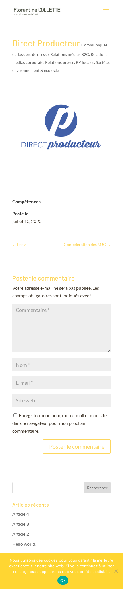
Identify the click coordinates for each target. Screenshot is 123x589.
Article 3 (20, 524)
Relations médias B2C (69, 54)
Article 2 (20, 534)
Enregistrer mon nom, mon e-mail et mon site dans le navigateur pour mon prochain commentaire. (59, 423)
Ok (63, 580)
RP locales (85, 62)
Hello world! (24, 544)
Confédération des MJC (87, 244)
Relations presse (59, 62)
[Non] (116, 571)
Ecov (19, 244)
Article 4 (20, 514)
